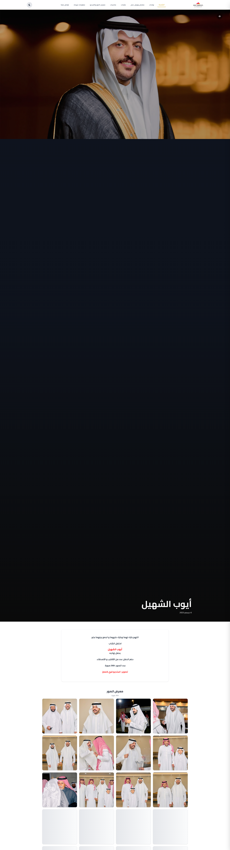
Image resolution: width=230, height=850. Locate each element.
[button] (170, 716)
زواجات (151, 4)
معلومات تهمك (79, 4)
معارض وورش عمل (137, 4)
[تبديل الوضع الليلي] (29, 4)
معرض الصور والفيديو (97, 4)
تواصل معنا (65, 4)
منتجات (123, 4)
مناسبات (113, 4)
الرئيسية (161, 4)
